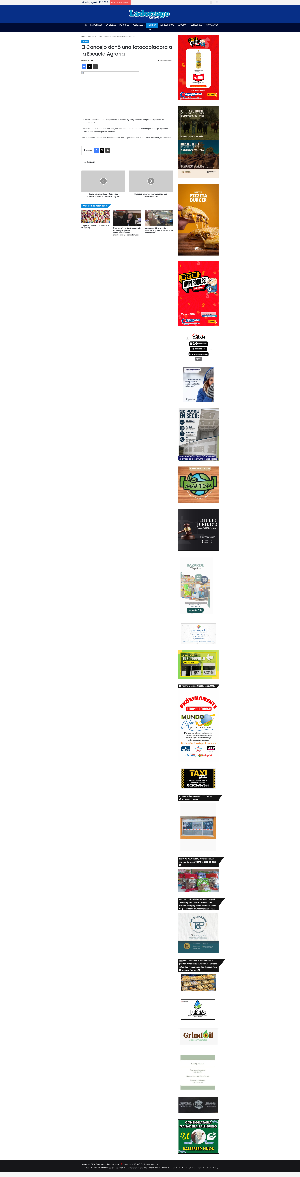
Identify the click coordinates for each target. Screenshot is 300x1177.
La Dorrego (96, 25)
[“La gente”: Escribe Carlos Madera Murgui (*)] (95, 216)
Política (152, 25)
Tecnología (195, 25)
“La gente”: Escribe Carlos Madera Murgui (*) (95, 226)
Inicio (85, 36)
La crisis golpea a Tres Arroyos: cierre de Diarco (149, 2)
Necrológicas (166, 25)
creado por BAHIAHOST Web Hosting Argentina (140, 1164)
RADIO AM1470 (211, 25)
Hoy (84, 25)
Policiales (138, 25)
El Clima (182, 25)
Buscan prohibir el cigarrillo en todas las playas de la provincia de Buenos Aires (159, 230)
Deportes (124, 25)
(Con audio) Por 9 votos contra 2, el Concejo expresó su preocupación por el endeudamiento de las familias (127, 231)
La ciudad (111, 25)
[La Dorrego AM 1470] (150, 13)
